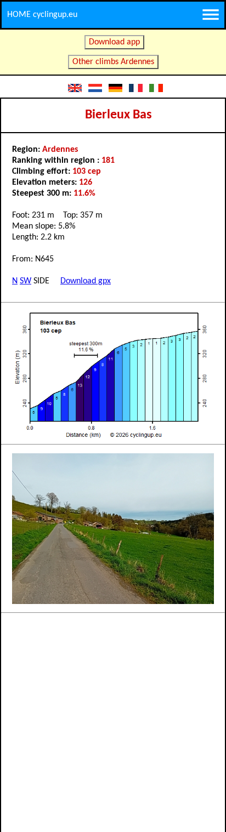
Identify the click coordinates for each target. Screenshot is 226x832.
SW (25, 281)
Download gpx (85, 281)
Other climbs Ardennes (113, 62)
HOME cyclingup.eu (42, 14)
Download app (114, 42)
